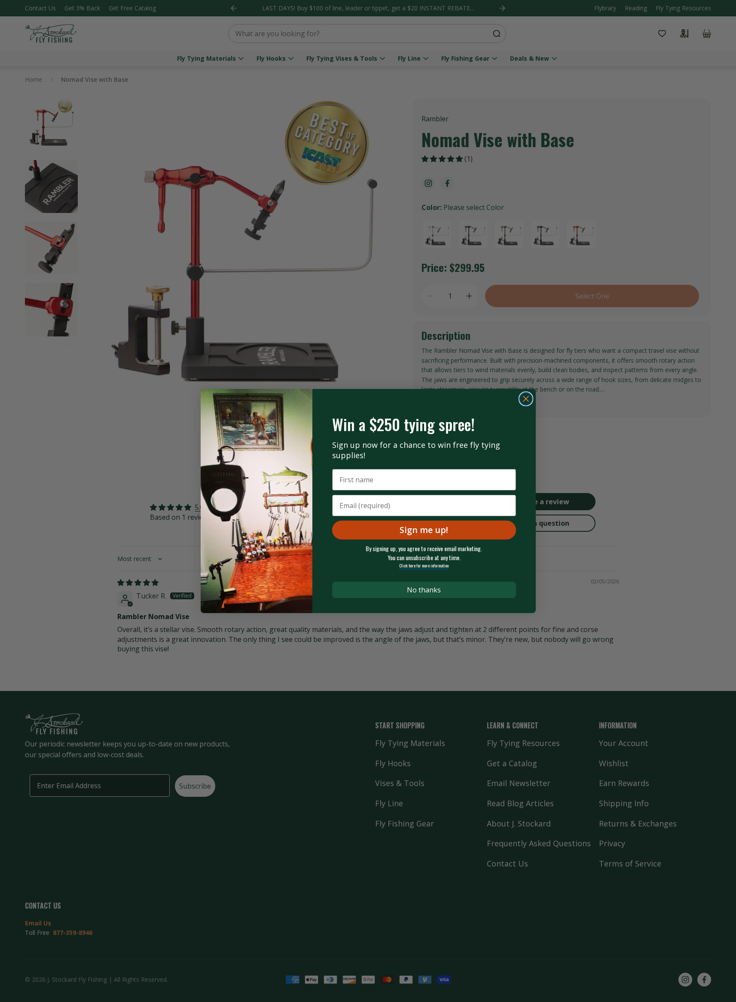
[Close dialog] (525, 398)
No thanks (424, 590)
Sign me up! (424, 530)
